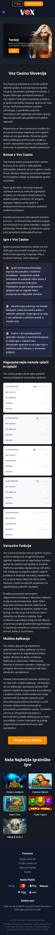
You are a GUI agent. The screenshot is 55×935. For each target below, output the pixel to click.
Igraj (14, 51)
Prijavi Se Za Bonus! (27, 740)
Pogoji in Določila (27, 859)
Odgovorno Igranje (27, 867)
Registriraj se (33, 4)
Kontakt (27, 872)
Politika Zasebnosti (27, 863)
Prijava (17, 4)
